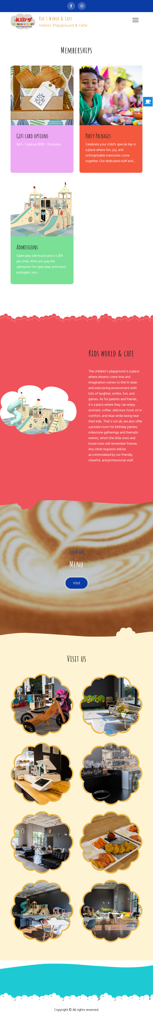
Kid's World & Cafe (55, 18)
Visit (76, 583)
